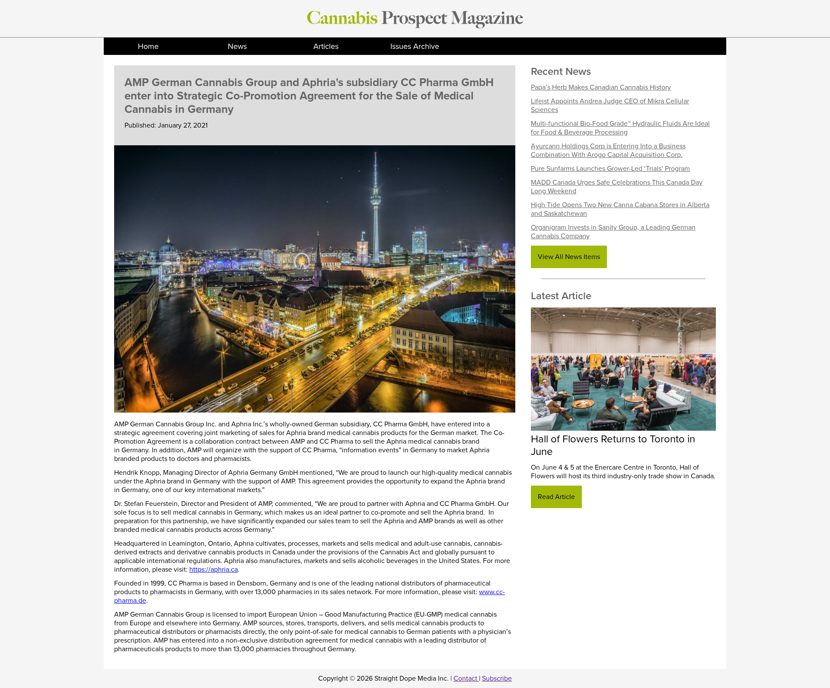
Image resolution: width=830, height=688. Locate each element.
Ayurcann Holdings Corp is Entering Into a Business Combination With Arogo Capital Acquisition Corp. (608, 150)
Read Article (556, 497)
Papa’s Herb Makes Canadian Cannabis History (601, 87)
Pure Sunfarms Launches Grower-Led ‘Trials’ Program (610, 168)
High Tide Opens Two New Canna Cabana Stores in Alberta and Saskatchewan (620, 209)
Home (148, 46)
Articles (325, 46)
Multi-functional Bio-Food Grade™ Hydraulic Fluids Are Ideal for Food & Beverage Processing (620, 128)
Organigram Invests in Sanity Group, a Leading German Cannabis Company (613, 231)
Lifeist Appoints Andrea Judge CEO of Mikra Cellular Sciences (610, 105)
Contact (466, 678)
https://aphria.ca (213, 569)
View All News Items (569, 257)
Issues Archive (414, 46)
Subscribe (497, 678)
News (237, 46)
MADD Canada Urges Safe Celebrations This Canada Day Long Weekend (616, 186)
